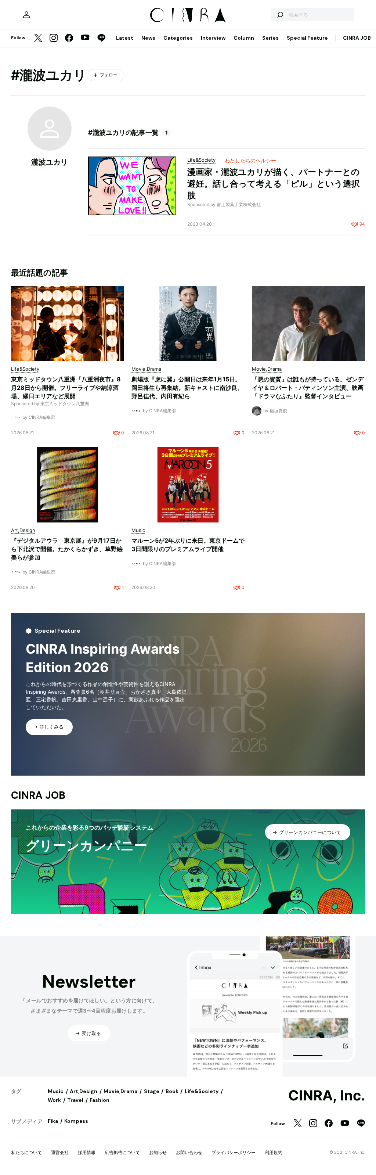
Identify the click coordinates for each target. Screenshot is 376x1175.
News (148, 38)
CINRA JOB (357, 38)
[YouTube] (85, 38)
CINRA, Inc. (326, 1096)
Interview (213, 38)
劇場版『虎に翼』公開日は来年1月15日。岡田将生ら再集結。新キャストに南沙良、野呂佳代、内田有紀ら (187, 388)
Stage (151, 1091)
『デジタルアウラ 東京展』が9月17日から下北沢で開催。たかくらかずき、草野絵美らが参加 (67, 549)
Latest (124, 38)
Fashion (99, 1100)
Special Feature (307, 38)
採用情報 (86, 1152)
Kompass (76, 1121)
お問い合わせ (189, 1152)
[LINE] (101, 38)
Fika (53, 1121)
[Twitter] (38, 38)
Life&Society (201, 1091)
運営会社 (60, 1152)
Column (244, 38)
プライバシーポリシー (234, 1152)
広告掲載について (122, 1152)
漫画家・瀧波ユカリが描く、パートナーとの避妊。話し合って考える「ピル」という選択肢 (273, 184)
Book (172, 1091)
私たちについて (26, 1152)
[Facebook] (69, 38)
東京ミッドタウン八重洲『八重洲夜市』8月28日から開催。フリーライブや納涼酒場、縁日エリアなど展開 (66, 388)
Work (54, 1100)
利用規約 (273, 1152)
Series (270, 38)
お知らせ (158, 1152)
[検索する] (279, 14)
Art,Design (83, 1091)
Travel (75, 1100)
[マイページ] (26, 14)
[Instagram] (54, 38)
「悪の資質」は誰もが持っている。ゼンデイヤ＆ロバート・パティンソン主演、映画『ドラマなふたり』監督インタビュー (308, 388)
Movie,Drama (120, 1091)
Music (56, 1091)
